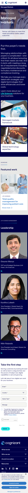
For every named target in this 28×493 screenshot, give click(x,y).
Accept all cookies (14, 483)
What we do (6, 449)
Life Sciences (7, 93)
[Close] (25, 474)
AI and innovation (8, 459)
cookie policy (7, 479)
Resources (5, 464)
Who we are (6, 454)
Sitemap (4, 472)
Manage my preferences (14, 491)
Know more (6, 208)
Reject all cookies (14, 487)
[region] (14, 483)
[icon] (25, 3)
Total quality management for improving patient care (12, 201)
